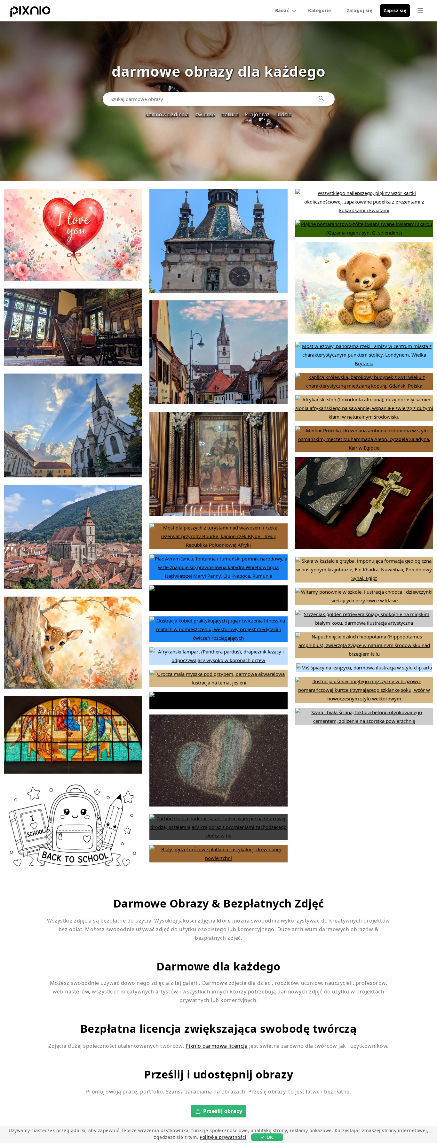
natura (230, 114)
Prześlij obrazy (222, 1111)
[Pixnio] (30, 12)
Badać (282, 10)
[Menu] (420, 10)
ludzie (284, 114)
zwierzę (205, 114)
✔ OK (267, 1137)
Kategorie (319, 10)
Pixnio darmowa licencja (217, 1045)
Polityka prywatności (223, 1137)
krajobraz (257, 114)
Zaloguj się (359, 10)
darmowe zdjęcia (167, 114)
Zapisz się (395, 10)
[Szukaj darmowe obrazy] (321, 99)
